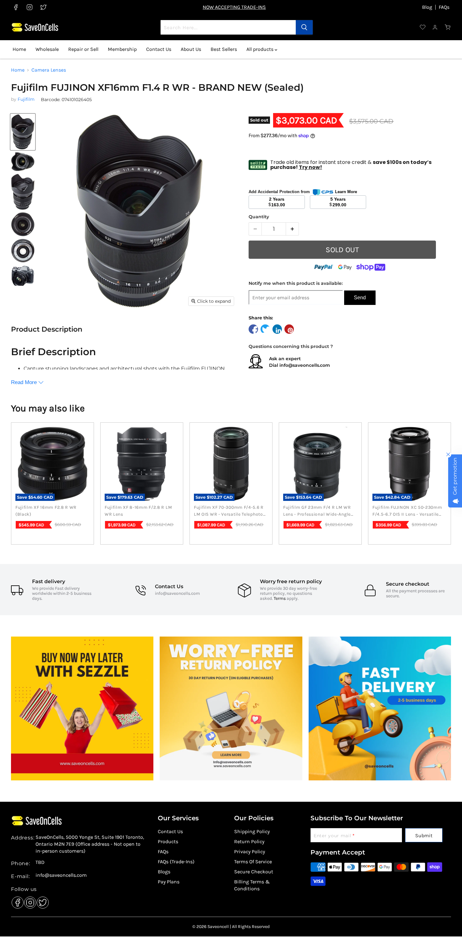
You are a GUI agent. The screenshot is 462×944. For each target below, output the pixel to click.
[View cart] (448, 27)
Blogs (164, 872)
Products (168, 841)
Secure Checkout (253, 872)
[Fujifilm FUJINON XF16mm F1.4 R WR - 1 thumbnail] (22, 132)
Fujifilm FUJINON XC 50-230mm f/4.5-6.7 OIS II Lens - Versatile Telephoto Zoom (407, 511)
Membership (122, 49)
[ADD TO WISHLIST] (446, 254)
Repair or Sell (83, 49)
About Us (191, 49)
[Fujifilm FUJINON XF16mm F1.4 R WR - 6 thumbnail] (22, 276)
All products (260, 49)
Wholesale (47, 49)
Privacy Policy (249, 851)
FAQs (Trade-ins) (176, 862)
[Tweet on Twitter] (265, 329)
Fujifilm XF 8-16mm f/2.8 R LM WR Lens (138, 511)
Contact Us (158, 49)
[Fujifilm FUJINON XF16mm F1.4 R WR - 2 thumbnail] (22, 161)
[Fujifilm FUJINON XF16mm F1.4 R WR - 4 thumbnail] (22, 224)
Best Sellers (224, 49)
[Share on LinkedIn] (277, 329)
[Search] (304, 27)
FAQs (444, 7)
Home (19, 49)
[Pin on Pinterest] (289, 329)
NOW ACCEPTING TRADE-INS (234, 7)
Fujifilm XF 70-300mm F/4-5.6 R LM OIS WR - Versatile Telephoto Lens (229, 511)
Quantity (259, 216)
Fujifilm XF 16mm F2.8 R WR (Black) (46, 511)
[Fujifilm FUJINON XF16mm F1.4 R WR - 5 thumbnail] (22, 250)
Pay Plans (168, 882)
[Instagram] (28, 901)
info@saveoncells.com (304, 365)
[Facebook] (16, 901)
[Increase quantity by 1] (292, 229)
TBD (40, 862)
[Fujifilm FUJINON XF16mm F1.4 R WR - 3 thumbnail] (22, 191)
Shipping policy (252, 831)
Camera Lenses (48, 70)
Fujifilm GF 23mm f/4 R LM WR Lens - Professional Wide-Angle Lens (317, 511)
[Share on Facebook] (253, 329)
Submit (423, 835)
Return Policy (249, 841)
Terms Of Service (253, 862)
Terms (280, 598)
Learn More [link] (346, 191)
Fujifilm (26, 99)
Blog (427, 7)
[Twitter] (41, 901)
